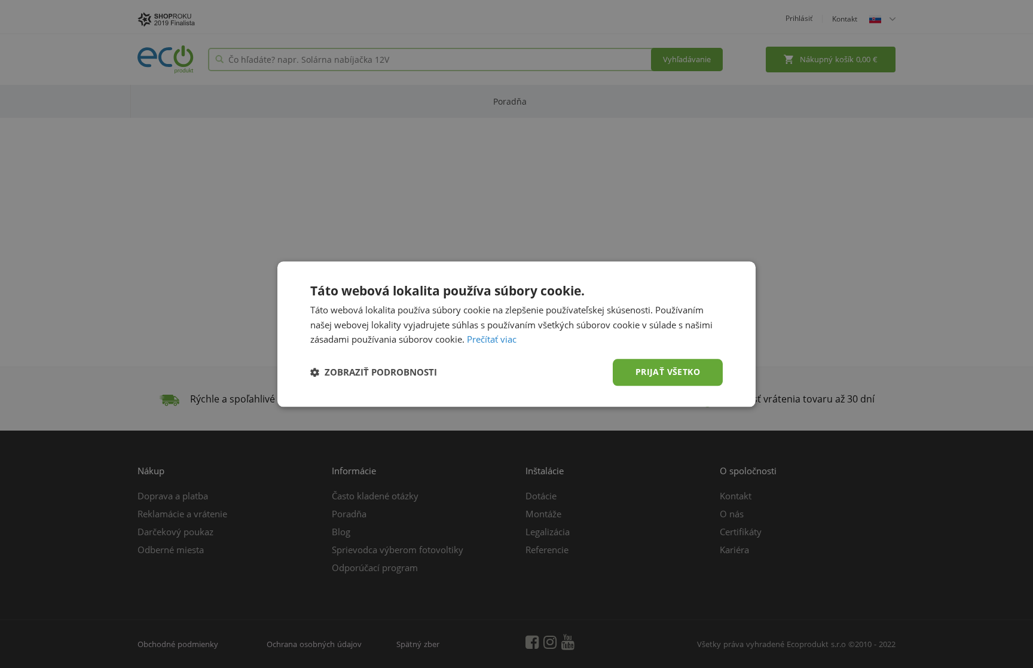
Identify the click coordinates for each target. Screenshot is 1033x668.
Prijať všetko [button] (667, 371)
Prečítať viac (491, 340)
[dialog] (516, 334)
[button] (373, 372)
